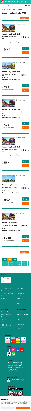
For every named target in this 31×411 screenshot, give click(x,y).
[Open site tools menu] (29, 2)
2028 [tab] (15, 259)
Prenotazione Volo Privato (6, 314)
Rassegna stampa (20, 324)
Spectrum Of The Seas (7, 36)
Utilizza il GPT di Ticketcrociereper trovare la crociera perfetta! (17, 380)
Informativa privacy (21, 293)
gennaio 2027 (5, 263)
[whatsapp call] (21, 2)
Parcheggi (19, 303)
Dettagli (25, 48)
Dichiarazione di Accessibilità (23, 301)
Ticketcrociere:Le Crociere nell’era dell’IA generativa (6, 326)
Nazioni (9, 9)
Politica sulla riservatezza (25, 398)
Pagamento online (21, 317)
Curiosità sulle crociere (6, 288)
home (3, 9)
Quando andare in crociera (7, 296)
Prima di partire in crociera (7, 291)
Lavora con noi (20, 306)
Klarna (18, 322)
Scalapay (18, 319)
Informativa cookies (21, 296)
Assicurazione (20, 298)
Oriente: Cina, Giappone (9, 222)
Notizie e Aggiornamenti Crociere (22, 327)
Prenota (25, 52)
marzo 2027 (18, 263)
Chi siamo (3, 317)
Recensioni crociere (21, 312)
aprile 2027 (24, 263)
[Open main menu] (29, 5)
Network (3, 322)
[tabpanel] (15, 264)
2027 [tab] (10, 259)
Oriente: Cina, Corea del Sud (11, 34)
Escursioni (3, 301)
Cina (14, 9)
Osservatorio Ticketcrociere (22, 314)
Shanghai (10, 42)
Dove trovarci (4, 319)
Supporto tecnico (20, 288)
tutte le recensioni (6, 281)
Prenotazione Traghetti (6, 312)
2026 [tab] (5, 259)
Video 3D (3, 298)
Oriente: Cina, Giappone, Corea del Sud (14, 185)
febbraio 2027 (12, 263)
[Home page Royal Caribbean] (25, 36)
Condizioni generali (21, 291)
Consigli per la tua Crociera (7, 293)
